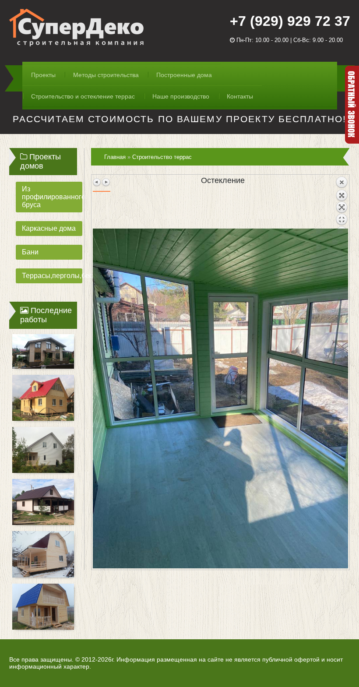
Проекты (43, 74)
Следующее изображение (106, 182)
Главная (115, 157)
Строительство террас (162, 157)
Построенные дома (184, 74)
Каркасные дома (49, 228)
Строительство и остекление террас (83, 96)
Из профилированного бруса (52, 196)
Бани (30, 252)
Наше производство (180, 96)
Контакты (240, 96)
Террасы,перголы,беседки (52, 275)
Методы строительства (106, 74)
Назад (341, 202)
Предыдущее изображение (97, 182)
